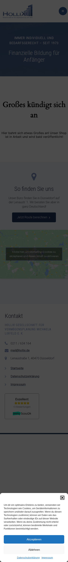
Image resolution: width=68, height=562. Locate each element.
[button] (62, 498)
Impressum (47, 557)
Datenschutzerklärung (28, 557)
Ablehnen (34, 549)
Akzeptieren (34, 539)
